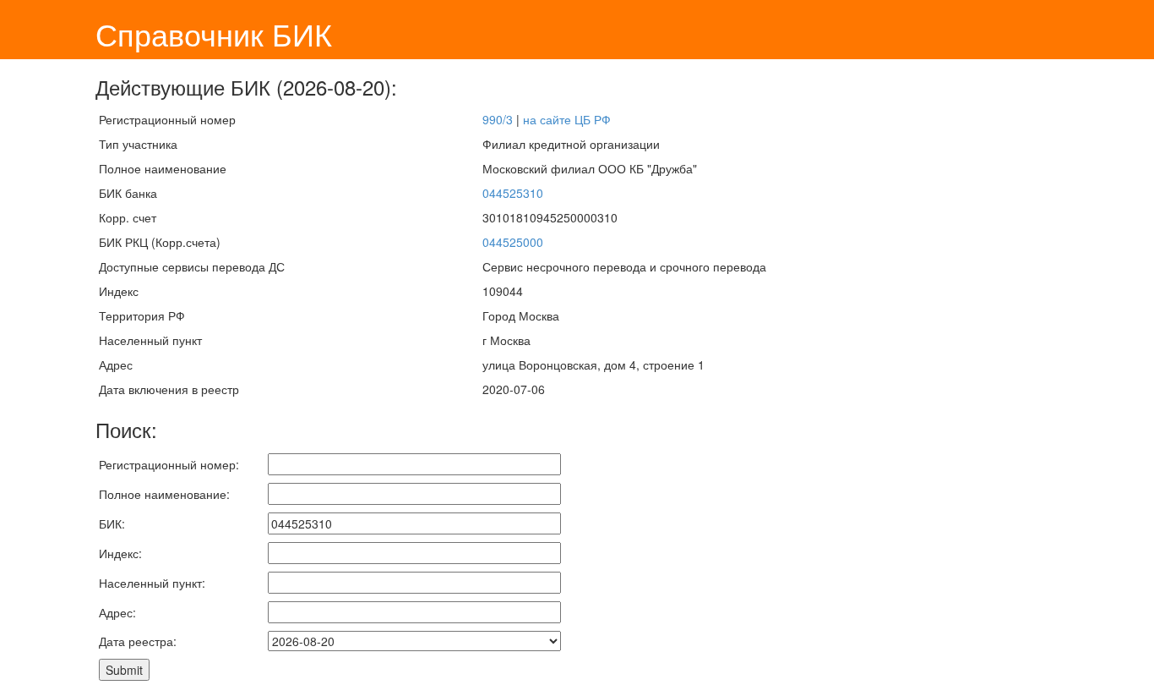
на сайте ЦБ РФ (567, 119)
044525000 (512, 241)
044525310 (512, 192)
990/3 (497, 119)
